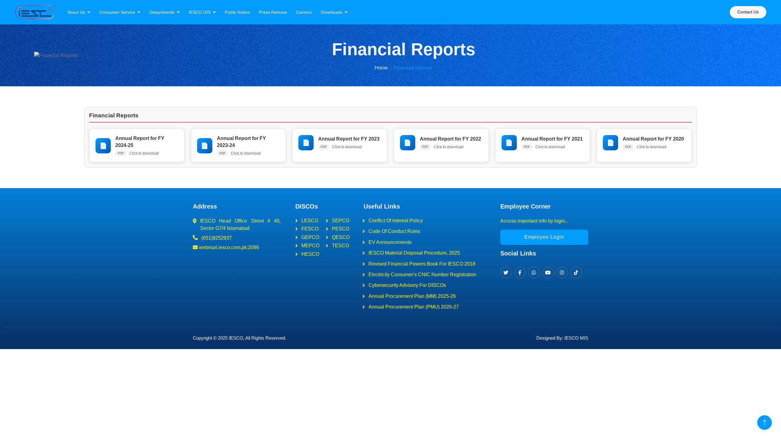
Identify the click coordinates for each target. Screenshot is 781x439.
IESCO (236, 338)
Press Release (273, 12)
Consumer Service (117, 12)
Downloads (331, 12)
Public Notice (237, 12)
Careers (304, 12)
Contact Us (748, 11)
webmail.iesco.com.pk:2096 (228, 247)
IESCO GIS (200, 12)
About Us (76, 12)
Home (381, 67)
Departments (162, 12)
